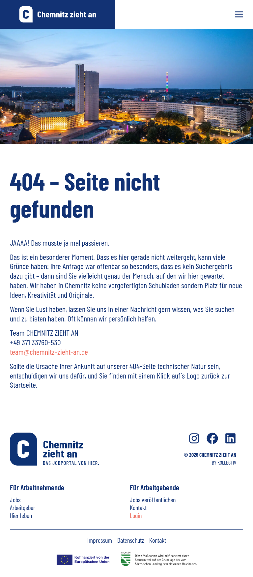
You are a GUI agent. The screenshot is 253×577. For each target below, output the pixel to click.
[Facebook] (212, 438)
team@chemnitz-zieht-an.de (49, 351)
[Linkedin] (230, 438)
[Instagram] (194, 438)
